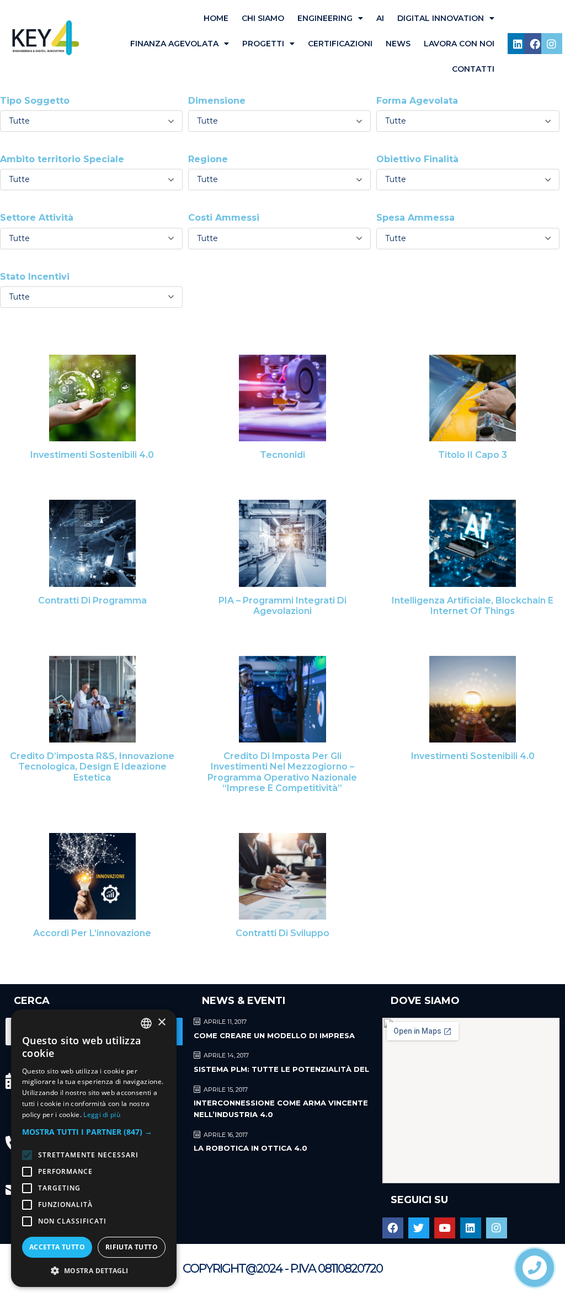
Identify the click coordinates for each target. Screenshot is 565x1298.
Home (216, 18)
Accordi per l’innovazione (92, 933)
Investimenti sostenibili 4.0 (92, 455)
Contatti (473, 69)
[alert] (94, 1148)
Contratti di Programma (92, 600)
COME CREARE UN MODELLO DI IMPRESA (274, 1035)
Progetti (263, 44)
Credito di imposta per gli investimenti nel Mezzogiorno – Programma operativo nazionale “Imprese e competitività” (282, 772)
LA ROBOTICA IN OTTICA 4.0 (250, 1148)
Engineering (325, 18)
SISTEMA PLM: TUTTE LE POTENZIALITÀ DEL (281, 1069)
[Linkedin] (518, 43)
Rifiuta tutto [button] (131, 1247)
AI (380, 18)
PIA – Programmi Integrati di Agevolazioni (282, 605)
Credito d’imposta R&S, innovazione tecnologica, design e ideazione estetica (92, 766)
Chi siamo (263, 18)
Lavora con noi (459, 44)
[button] (94, 1131)
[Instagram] (551, 43)
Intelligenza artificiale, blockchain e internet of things (472, 605)
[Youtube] (444, 1227)
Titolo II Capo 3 (472, 455)
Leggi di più (101, 1114)
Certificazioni (340, 44)
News (398, 44)
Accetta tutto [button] (57, 1247)
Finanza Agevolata (174, 44)
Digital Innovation (440, 18)
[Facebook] (534, 43)
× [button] (161, 1022)
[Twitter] (418, 1227)
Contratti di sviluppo (282, 933)
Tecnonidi (282, 455)
